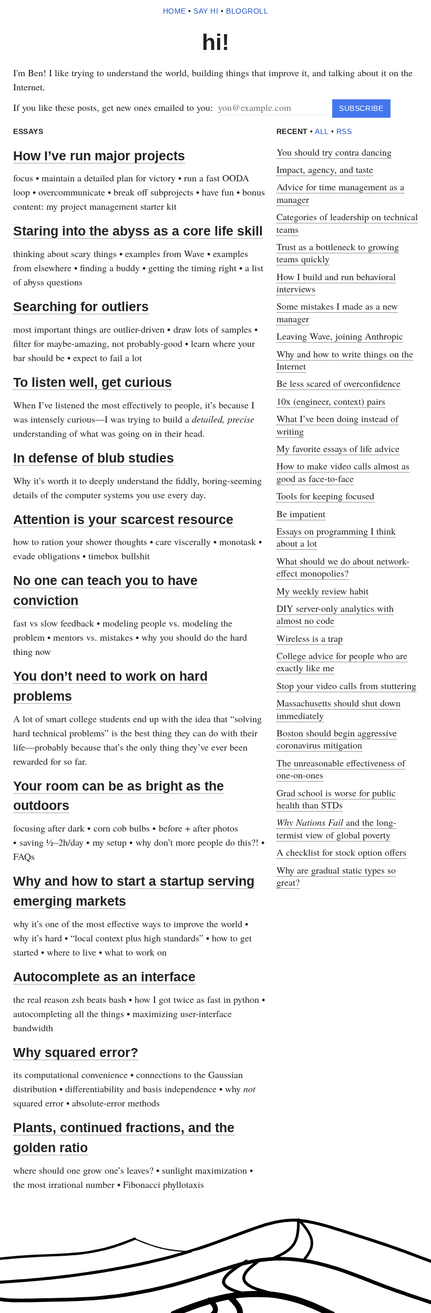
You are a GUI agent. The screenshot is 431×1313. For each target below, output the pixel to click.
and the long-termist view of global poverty (336, 828)
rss (344, 132)
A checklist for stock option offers (341, 852)
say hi (205, 11)
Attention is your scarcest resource (123, 519)
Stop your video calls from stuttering (346, 685)
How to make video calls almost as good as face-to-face (342, 471)
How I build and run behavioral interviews (336, 282)
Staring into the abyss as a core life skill (138, 230)
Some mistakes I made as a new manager (337, 312)
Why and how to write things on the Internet (344, 359)
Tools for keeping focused (325, 495)
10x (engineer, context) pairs (330, 401)
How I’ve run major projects (99, 155)
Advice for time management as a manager (340, 192)
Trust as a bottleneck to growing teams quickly (337, 252)
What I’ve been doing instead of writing (337, 424)
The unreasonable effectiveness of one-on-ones (340, 768)
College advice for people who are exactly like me (341, 661)
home (174, 11)
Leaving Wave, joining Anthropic (339, 336)
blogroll (247, 11)
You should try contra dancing (334, 152)
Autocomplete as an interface (104, 976)
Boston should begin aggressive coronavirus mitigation (336, 738)
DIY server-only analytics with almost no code (335, 614)
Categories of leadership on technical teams (347, 222)
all (322, 132)
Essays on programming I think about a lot (336, 537)
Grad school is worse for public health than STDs (336, 798)
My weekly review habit (322, 590)
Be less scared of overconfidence (338, 383)
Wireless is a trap (309, 638)
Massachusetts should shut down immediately (338, 708)
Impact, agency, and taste (324, 169)
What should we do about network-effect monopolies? (342, 567)
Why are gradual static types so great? (336, 876)
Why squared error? (75, 1052)
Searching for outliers (81, 306)
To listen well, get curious (92, 382)
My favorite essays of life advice (337, 448)
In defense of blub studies (93, 457)
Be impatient (300, 513)
